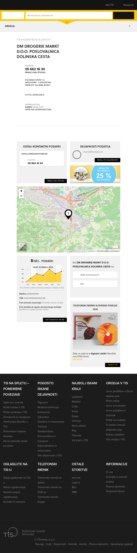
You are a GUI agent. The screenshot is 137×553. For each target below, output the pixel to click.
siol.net (76, 478)
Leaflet (91, 251)
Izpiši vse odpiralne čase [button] (38, 109)
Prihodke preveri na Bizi (52, 302)
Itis (18, 39)
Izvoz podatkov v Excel (119, 391)
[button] (9, 5)
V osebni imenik (115, 425)
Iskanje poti (112, 396)
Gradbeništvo (45, 431)
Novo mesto (79, 426)
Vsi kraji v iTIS (80, 440)
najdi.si (76, 482)
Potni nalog (112, 401)
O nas (109, 472)
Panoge (39, 544)
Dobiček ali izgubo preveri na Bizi (34, 309)
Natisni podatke (115, 434)
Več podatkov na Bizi (54, 319)
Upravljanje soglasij (121, 544)
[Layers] (22, 246)
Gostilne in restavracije (51, 422)
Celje (75, 406)
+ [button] (21, 191)
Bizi (82, 283)
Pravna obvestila (115, 486)
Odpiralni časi (114, 430)
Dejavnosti (60, 544)
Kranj (75, 411)
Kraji (48, 544)
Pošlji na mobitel (115, 420)
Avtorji (110, 482)
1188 (74, 492)
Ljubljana (77, 397)
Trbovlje (76, 435)
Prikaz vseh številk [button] (35, 72)
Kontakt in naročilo (14, 502)
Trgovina (43, 402)
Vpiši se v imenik (13, 402)
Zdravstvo (43, 417)
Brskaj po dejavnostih (107, 160)
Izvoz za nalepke (116, 406)
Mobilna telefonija (48, 407)
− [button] (21, 196)
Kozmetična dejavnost (37, 39)
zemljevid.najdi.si (89, 274)
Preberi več (113, 365)
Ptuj (74, 430)
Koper (75, 416)
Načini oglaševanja (14, 487)
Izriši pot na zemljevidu (37, 85)
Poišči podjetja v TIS (15, 412)
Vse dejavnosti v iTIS (50, 455)
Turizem (42, 426)
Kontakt (72, 544)
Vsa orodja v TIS (115, 439)
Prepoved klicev (115, 491)
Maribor (76, 402)
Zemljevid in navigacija (16, 417)
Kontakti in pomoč (116, 477)
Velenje (76, 421)
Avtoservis (44, 412)
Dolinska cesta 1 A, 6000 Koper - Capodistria (38, 81)
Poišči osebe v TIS (14, 407)
